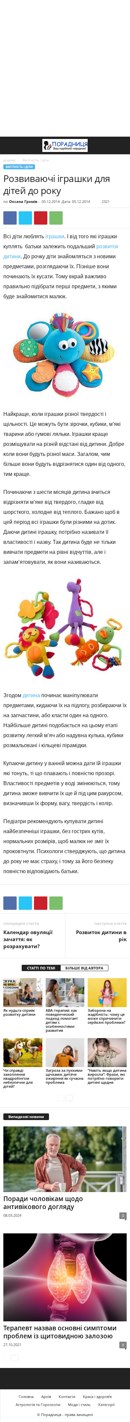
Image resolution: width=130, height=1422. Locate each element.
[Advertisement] (65, 68)
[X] (25, 218)
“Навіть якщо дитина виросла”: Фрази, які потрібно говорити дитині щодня (107, 1076)
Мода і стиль (79, 1404)
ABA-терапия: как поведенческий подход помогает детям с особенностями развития (62, 1020)
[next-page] (69, 1097)
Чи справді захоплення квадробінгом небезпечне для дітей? (18, 1078)
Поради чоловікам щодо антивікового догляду (43, 1202)
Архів (46, 1396)
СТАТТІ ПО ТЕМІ (41, 967)
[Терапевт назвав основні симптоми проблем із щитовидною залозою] (65, 1277)
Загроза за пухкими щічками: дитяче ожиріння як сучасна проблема (64, 1076)
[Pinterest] (40, 218)
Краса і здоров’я (97, 1396)
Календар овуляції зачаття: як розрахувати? (28, 939)
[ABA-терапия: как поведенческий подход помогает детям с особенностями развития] (65, 992)
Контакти (67, 1396)
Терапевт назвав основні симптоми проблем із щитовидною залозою (60, 1332)
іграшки (54, 236)
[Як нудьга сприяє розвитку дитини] (22, 992)
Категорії (106, 1404)
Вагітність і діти (19, 167)
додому (9, 160)
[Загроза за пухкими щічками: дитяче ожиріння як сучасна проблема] (65, 1052)
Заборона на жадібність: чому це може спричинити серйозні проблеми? (106, 1016)
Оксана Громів (23, 201)
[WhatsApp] (56, 218)
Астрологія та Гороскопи (38, 1404)
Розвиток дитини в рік (101, 935)
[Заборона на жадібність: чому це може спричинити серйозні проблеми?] (107, 992)
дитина (32, 695)
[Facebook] (10, 218)
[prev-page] (60, 1097)
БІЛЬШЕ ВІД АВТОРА (84, 967)
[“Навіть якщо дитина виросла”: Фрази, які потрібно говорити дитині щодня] (107, 1052)
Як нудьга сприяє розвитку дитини (19, 1012)
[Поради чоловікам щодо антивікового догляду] (65, 1159)
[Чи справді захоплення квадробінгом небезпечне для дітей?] (22, 1052)
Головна (26, 1396)
